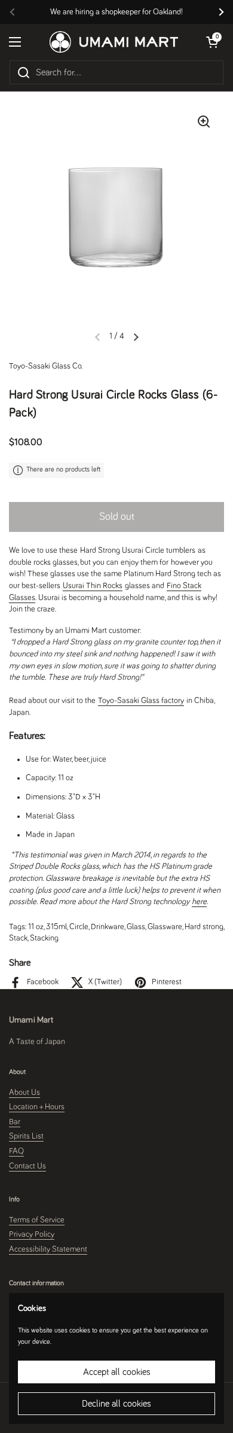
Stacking (44, 938)
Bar (14, 1122)
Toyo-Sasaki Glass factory (141, 700)
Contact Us (27, 1166)
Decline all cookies (116, 1403)
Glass (136, 927)
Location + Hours (37, 1107)
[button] (136, 337)
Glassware (165, 927)
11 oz (36, 927)
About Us (24, 1092)
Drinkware (107, 927)
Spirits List (26, 1136)
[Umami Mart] (114, 42)
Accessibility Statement (48, 1249)
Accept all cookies (117, 1372)
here (199, 901)
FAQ (16, 1151)
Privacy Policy (31, 1234)
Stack (18, 938)
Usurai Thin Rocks (92, 586)
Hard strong (204, 927)
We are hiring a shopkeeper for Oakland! (116, 12)
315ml (56, 927)
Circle (78, 927)
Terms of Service (37, 1220)
